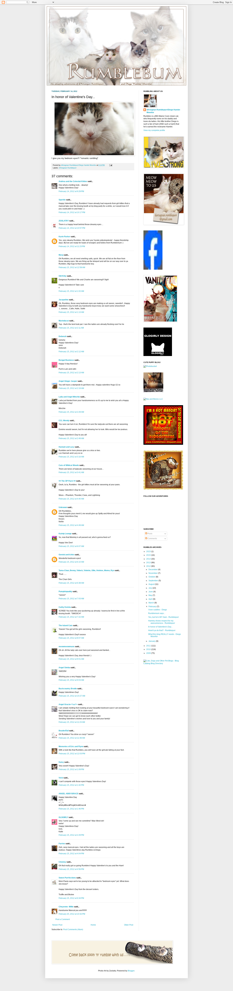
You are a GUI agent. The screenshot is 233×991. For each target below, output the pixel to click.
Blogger (131, 971)
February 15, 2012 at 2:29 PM (71, 835)
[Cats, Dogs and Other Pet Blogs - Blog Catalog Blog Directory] (162, 663)
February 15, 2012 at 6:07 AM (71, 546)
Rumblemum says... (156, 613)
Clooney (62, 862)
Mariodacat (64, 321)
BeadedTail (64, 731)
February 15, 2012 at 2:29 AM (71, 412)
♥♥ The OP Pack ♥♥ (67, 481)
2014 (148, 559)
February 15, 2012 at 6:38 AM (71, 583)
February (153, 606)
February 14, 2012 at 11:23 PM (72, 246)
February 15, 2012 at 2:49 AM (71, 438)
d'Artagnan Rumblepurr (68, 168)
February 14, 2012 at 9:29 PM (71, 191)
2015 (148, 555)
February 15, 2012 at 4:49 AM (71, 525)
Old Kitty (62, 276)
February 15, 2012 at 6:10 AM (71, 562)
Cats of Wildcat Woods (69, 465)
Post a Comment (62, 919)
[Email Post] (110, 165)
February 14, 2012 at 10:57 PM (72, 228)
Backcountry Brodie (68, 689)
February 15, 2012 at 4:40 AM (71, 499)
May (151, 595)
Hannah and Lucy (66, 447)
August (152, 584)
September (154, 580)
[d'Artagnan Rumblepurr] (152, 269)
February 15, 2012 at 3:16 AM (71, 457)
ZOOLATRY (64, 221)
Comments (152, 538)
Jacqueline (63, 300)
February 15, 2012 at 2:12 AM (71, 351)
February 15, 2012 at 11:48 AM (72, 738)
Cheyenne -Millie (66, 907)
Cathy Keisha (65, 607)
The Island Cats (66, 625)
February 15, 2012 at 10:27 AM (72, 696)
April (151, 599)
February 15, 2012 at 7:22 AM (71, 617)
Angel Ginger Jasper (68, 381)
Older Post (128, 925)
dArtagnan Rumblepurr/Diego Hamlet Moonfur (163, 111)
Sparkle (62, 200)
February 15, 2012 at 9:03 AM (71, 680)
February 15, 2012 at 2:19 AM (71, 388)
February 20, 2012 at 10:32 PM (72, 914)
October (152, 577)
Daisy (61, 762)
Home (93, 925)
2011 (148, 646)
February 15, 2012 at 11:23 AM (72, 722)
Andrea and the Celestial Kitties (73, 181)
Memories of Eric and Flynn (71, 746)
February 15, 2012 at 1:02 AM (71, 291)
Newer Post (57, 925)
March (151, 603)
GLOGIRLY (63, 817)
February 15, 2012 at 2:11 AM (71, 328)
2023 (148, 551)
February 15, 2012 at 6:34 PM (71, 898)
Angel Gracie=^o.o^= (68, 704)
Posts (149, 534)
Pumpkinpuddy (65, 591)
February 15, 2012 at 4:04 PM (71, 853)
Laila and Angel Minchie (69, 397)
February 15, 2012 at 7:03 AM (71, 599)
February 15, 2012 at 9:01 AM (71, 659)
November (153, 573)
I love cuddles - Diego (157, 610)
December (153, 569)
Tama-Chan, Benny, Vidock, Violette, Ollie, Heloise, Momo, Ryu (86, 570)
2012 (148, 566)
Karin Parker (64, 236)
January (152, 641)
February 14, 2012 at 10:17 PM (72, 212)
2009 (148, 653)
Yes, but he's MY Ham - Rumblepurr (163, 617)
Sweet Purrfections (67, 878)
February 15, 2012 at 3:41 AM (71, 472)
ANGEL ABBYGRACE (68, 794)
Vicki (61, 778)
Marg (61, 255)
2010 (148, 649)
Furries (62, 843)
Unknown (63, 507)
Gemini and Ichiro (66, 555)
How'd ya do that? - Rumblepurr (161, 630)
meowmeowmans (66, 646)
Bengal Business (66, 360)
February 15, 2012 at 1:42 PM (71, 785)
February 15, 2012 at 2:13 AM (71, 373)
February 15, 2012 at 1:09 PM (71, 769)
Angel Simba (64, 667)
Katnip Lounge (65, 534)
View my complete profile (154, 130)
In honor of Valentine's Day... (160, 627)
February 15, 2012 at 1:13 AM (71, 312)
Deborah (63, 336)
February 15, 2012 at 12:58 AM (72, 267)
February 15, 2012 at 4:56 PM (71, 869)
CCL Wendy (64, 420)
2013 (148, 562)
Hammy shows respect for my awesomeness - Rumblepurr (161, 622)
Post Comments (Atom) (73, 929)
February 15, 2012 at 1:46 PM (71, 809)
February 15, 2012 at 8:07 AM (71, 638)
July (150, 588)
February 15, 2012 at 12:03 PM (72, 754)
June (151, 592)
